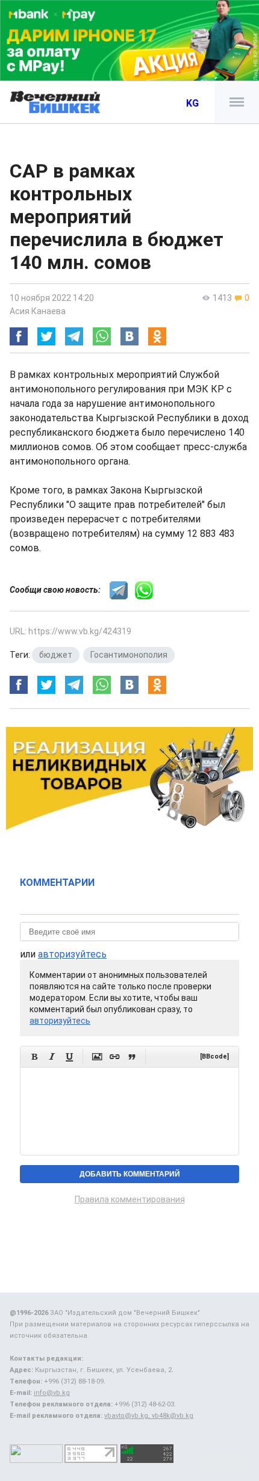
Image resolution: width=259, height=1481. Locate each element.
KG (192, 103)
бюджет (55, 655)
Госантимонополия (128, 655)
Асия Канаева (38, 311)
